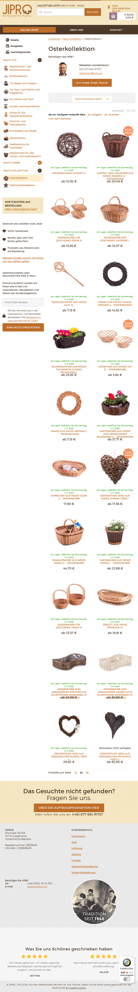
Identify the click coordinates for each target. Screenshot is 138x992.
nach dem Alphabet (59, 118)
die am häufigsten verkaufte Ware (66, 114)
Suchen (92, 11)
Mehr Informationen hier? (21, 209)
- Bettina (34, 975)
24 (81, 772)
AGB (74, 842)
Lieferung (77, 848)
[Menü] (133, 959)
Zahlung (76, 854)
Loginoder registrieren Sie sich (121, 8)
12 (76, 772)
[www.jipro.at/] (17, 10)
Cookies (76, 860)
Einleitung (54, 38)
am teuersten (111, 114)
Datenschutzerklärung (85, 866)
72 (87, 772)
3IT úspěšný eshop (76, 987)
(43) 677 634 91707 (90, 69)
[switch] (127, 979)
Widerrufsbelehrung (83, 872)
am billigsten (95, 114)
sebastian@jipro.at (90, 73)
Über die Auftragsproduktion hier (69, 807)
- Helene (103, 972)
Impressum (78, 836)
